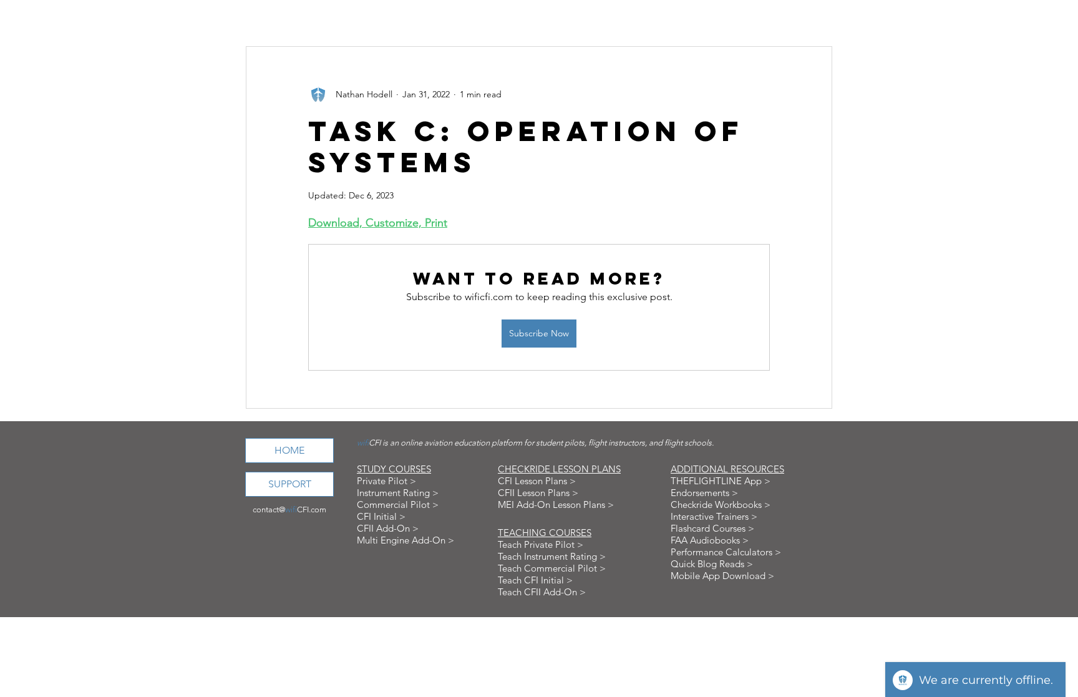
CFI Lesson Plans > (537, 481)
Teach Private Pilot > (540, 544)
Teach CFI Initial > (535, 580)
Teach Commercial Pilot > (552, 568)
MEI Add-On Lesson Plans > (556, 504)
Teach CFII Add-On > (542, 592)
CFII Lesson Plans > (538, 493)
